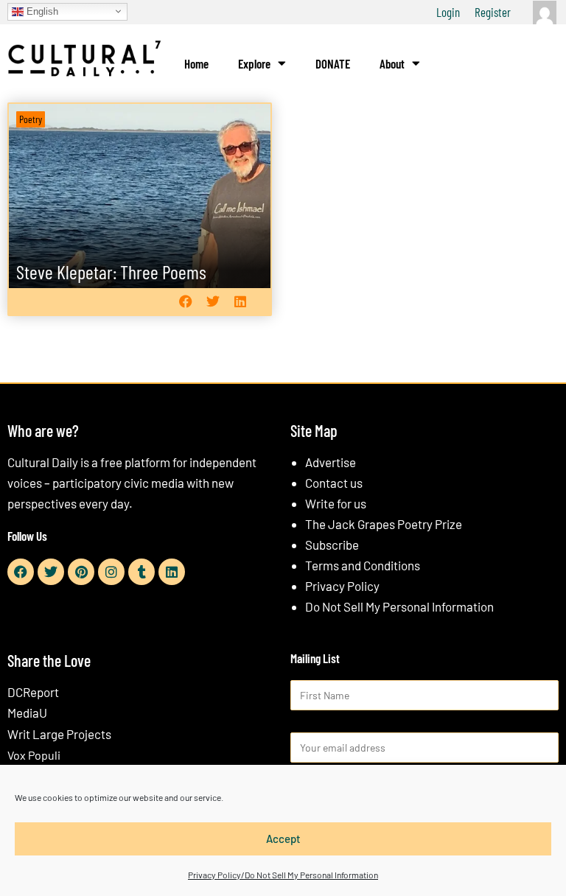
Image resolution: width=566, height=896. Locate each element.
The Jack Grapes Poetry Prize (383, 524)
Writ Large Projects (59, 734)
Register (493, 11)
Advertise (330, 462)
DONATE (332, 63)
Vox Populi (33, 755)
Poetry (30, 119)
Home (196, 63)
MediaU (27, 712)
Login (448, 11)
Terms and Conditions (362, 565)
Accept (283, 838)
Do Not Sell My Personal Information (399, 606)
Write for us (335, 503)
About (392, 63)
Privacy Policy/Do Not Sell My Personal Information (283, 874)
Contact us (334, 482)
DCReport (33, 692)
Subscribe (332, 544)
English (41, 10)
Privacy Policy (342, 585)
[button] (185, 302)
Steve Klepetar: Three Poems (111, 271)
